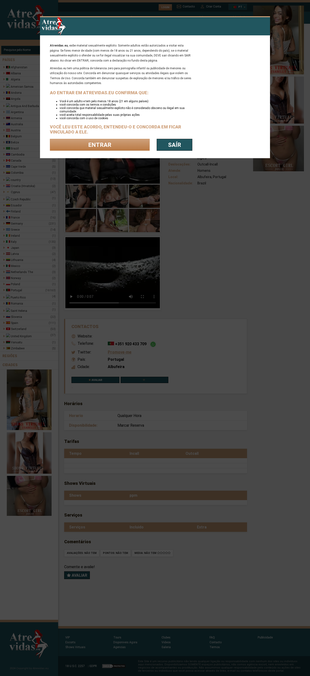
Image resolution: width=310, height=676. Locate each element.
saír (174, 144)
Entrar (99, 144)
